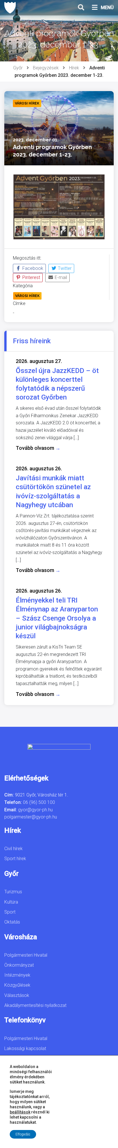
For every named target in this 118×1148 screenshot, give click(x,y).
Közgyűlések (17, 985)
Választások (16, 995)
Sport (9, 912)
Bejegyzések (46, 68)
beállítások (20, 1112)
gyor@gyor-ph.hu (35, 809)
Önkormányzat (19, 965)
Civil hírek (13, 848)
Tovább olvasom (38, 448)
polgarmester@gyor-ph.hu (30, 817)
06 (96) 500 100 (39, 802)
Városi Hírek (27, 296)
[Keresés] (81, 7)
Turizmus (13, 891)
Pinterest (30, 277)
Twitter (64, 268)
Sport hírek (15, 858)
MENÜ (107, 7)
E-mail (60, 277)
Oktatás (12, 922)
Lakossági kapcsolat (25, 1048)
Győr (18, 68)
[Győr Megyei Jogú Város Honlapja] (10, 7)
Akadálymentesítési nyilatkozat (35, 1005)
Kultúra (11, 902)
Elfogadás (22, 1134)
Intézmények (17, 975)
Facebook (32, 268)
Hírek (74, 68)
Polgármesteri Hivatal (25, 955)
